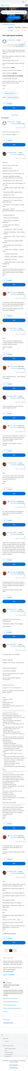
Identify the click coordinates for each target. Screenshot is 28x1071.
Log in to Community (8, 975)
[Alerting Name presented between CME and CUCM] (20, 115)
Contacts (7, 1041)
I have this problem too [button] (10, 93)
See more (5, 1011)
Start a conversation (14, 17)
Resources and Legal (8, 1045)
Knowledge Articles (8, 1023)
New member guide (8, 971)
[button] (4, 103)
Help (6, 1050)
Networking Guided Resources (10, 1001)
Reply (14, 107)
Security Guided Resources (10, 1005)
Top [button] (2, 1035)
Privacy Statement (13, 1065)
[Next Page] (16, 950)
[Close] (26, 1058)
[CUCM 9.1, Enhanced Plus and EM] (22, 115)
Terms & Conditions (9, 1052)
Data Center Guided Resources (10, 998)
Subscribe (18, 27)
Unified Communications (13, 97)
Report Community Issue (10, 1048)
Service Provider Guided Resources (12, 1008)
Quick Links (5, 1038)
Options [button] (24, 27)
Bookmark (10, 27)
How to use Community (9, 969)
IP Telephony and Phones (8, 24)
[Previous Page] (6, 950)
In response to (18, 123)
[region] (14, 1064)
